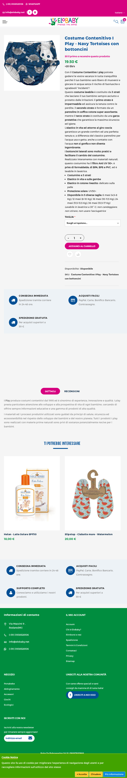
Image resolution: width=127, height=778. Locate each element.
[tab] (50, 391)
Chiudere (96, 774)
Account (70, 624)
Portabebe (9, 683)
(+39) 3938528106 (14, 4)
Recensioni (72, 391)
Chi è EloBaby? (73, 629)
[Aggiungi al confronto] (78, 254)
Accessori (9, 694)
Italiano (119, 12)
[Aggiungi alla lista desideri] (69, 254)
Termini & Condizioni (76, 645)
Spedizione (72, 640)
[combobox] (116, 22)
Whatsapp (33, 4)
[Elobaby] (63, 21)
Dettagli (50, 391)
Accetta (83, 774)
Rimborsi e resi (73, 634)
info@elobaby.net (19, 641)
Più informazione (114, 774)
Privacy (69, 656)
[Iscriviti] (30, 738)
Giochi (7, 699)
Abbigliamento (12, 689)
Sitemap (70, 661)
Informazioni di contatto (21, 614)
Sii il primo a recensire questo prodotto (87, 56)
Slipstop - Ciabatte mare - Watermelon (89, 534)
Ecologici (9, 704)
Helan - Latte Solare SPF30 (20, 534)
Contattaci (71, 650)
